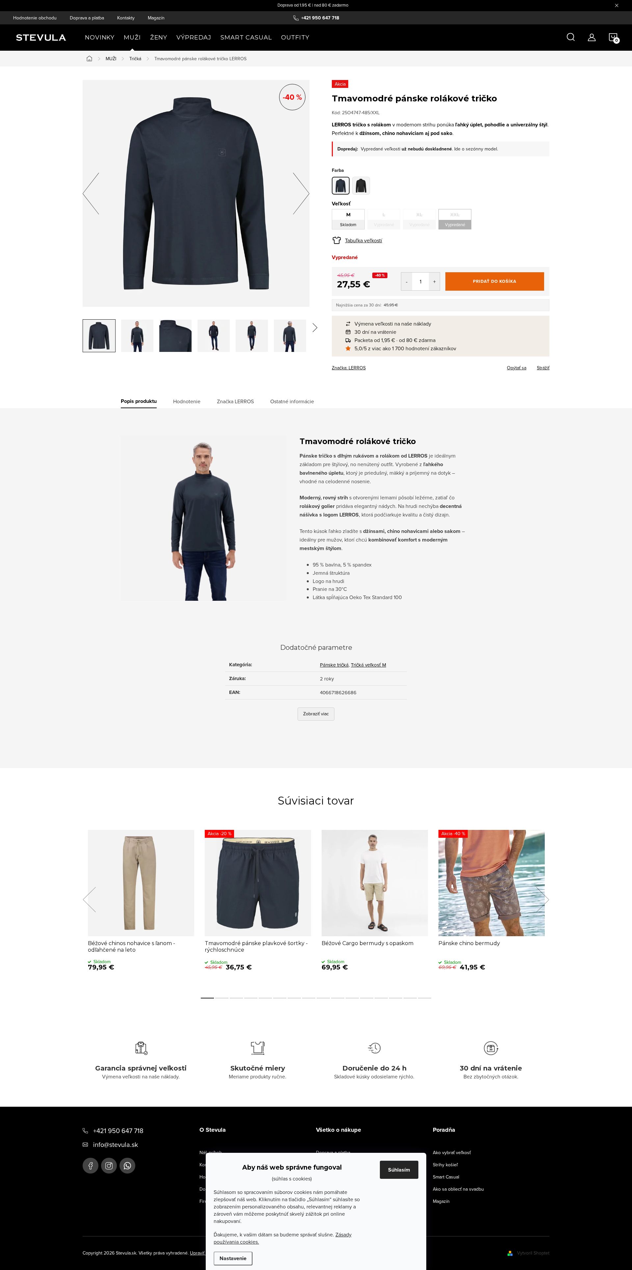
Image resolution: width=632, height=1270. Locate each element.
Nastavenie (233, 1258)
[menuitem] (99, 37)
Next (542, 899)
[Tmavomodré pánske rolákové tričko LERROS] (341, 186)
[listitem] (444, 324)
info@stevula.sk (115, 1144)
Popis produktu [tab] (139, 401)
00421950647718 (127, 1166)
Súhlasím (399, 1170)
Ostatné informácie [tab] (292, 401)
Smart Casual (446, 1177)
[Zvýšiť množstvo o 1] (434, 281)
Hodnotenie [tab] (186, 401)
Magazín (156, 17)
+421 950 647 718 (118, 1130)
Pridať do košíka (494, 281)
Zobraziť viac (316, 713)
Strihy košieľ (445, 1164)
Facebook (90, 1166)
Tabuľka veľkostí (363, 240)
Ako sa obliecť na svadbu (458, 1189)
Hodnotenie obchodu (35, 17)
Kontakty (126, 17)
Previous (89, 899)
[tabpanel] (141, 907)
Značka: (349, 367)
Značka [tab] (235, 401)
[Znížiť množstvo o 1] (406, 281)
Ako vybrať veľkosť (452, 1152)
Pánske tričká (334, 664)
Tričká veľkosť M (368, 664)
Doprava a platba (87, 17)
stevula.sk (109, 1166)
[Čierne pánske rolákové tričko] (361, 186)
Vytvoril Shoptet (533, 1253)
